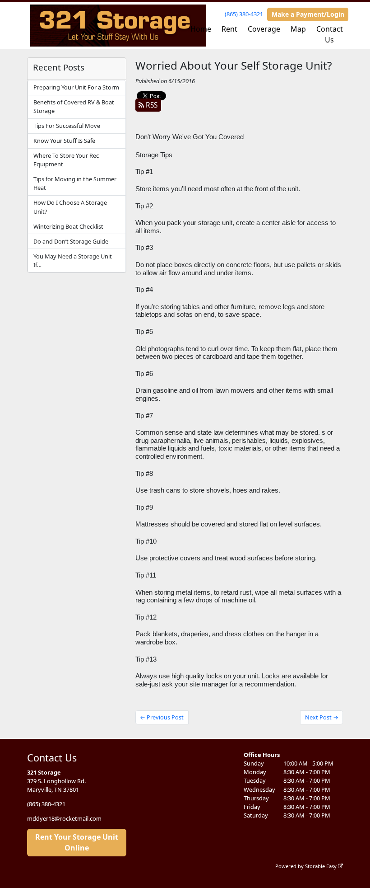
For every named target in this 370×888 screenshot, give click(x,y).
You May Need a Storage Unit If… (72, 260)
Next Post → (321, 717)
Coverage (264, 29)
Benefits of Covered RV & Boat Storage (73, 106)
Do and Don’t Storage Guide (70, 241)
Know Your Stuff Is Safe (64, 140)
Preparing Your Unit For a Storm (76, 87)
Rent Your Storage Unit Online (76, 842)
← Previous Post (162, 717)
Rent (229, 29)
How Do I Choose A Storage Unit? (70, 206)
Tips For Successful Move (66, 126)
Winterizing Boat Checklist (68, 226)
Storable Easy (321, 866)
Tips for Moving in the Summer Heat (74, 183)
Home (200, 29)
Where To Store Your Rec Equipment (66, 159)
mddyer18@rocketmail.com (64, 818)
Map (298, 29)
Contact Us (329, 34)
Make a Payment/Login (308, 14)
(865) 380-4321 (244, 14)
